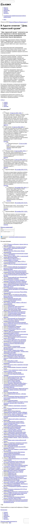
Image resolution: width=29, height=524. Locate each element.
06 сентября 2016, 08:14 (20, 187)
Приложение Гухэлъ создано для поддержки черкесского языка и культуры (14, 462)
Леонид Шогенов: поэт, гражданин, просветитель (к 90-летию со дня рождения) (15, 340)
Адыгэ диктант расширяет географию (17, 413)
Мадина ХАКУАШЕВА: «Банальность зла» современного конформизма (16, 484)
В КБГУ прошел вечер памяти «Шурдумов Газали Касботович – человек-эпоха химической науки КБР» (16, 351)
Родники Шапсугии (13, 392)
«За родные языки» (13, 400)
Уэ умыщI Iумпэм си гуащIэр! (15, 379)
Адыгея (5, 102)
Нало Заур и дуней (12, 360)
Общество (16, 22)
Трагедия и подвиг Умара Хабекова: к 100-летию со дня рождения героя (15, 309)
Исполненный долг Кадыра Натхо (16, 318)
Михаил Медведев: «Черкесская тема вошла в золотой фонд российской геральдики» (16, 435)
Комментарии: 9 (23, 22)
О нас (5, 15)
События (6, 515)
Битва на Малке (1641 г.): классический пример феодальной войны (16, 257)
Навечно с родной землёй (14, 372)
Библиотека (7, 516)
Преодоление (11, 305)
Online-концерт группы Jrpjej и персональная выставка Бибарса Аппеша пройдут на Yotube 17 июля (14, 423)
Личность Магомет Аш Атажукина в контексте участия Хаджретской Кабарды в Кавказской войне (15, 268)
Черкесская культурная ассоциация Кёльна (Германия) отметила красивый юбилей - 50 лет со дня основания (16, 324)
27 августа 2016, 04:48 (17, 127)
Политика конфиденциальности (14, 15)
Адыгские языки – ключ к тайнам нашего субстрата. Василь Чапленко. (14, 430)
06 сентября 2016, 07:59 (21, 169)
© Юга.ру (3, 99)
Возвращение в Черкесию (14, 326)
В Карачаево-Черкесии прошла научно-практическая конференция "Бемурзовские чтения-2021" (16, 398)
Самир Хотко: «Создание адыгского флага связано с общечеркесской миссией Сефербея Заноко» (15, 248)
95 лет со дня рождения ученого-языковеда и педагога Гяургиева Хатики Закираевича (14, 343)
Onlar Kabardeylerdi (13, 445)
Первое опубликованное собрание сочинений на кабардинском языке (14, 426)
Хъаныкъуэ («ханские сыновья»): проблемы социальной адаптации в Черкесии (15, 280)
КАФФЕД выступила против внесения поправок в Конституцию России (16, 335)
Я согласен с (14, 237)
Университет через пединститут (16, 306)
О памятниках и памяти (14, 467)
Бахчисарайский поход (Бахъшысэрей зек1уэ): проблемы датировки (15, 278)
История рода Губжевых (14, 428)
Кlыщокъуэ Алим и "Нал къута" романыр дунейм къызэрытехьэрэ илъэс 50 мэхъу (14, 358)
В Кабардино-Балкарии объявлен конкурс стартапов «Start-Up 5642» (14, 497)
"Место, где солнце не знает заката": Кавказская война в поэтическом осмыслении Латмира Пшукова (15, 296)
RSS (10, 522)
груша (5, 105)
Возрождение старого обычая (15, 471)
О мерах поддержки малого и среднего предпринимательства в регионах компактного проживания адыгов (16, 501)
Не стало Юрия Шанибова (14, 381)
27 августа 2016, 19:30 (20, 151)
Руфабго (6, 103)
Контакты (6, 519)
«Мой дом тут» (12, 457)
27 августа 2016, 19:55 (20, 159)
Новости (11, 22)
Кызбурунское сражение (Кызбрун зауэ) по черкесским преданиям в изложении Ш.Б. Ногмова (16, 275)
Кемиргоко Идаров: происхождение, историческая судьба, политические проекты (15, 271)
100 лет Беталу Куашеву (14, 380)
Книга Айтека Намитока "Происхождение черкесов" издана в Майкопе (15, 411)
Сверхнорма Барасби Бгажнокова (16, 376)
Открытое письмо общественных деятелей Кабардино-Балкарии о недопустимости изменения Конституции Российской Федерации (14, 454)
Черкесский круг (12, 474)
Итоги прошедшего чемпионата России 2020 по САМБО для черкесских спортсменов (16, 492)
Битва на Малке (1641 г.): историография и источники (12, 259)
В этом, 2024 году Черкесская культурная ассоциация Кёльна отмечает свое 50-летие (15, 416)
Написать (3, 238)
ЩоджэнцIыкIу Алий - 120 (15, 378)
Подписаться (4, 509)
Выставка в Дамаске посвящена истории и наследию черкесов (14, 320)
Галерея (6, 517)
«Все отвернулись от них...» (15, 464)
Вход (5, 19)
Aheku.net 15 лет (12, 473)
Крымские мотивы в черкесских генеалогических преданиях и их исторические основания (16, 289)
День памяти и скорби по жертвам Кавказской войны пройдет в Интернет (14, 470)
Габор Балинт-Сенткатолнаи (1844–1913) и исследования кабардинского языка (15, 433)
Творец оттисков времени (14, 314)
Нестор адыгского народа (14, 307)
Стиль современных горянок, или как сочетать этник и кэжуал (15, 370)
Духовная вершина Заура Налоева (16, 313)
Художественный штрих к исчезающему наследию (12, 300)
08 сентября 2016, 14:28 (21, 211)
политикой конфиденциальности (17, 237)
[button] (11, 5)
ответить (6, 124)
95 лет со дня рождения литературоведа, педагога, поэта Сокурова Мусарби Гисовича (14, 347)
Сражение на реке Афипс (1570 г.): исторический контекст (15, 262)
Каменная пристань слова (14, 298)
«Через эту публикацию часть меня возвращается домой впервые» (15, 332)
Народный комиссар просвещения (16, 311)
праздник (6, 106)
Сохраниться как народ (14, 327)
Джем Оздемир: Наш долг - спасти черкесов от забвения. (15, 329)
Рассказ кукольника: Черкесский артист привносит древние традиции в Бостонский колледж (16, 390)
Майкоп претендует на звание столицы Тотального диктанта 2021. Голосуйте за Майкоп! (16, 403)
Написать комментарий (6, 227)
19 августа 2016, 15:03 (15, 113)
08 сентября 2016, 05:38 (21, 202)
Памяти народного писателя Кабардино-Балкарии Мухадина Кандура (14, 354)
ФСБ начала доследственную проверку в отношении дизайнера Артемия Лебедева (16, 466)
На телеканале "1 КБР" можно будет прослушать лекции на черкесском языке (15, 481)
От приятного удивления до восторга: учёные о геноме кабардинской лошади (15, 443)
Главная (6, 512)
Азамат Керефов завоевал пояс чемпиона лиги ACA (14, 495)
